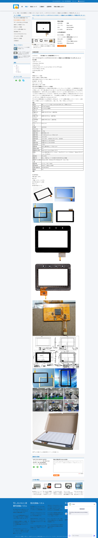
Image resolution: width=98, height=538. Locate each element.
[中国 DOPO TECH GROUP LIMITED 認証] (17, 68)
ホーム (14, 13)
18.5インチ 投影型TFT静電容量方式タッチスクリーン (24, 57)
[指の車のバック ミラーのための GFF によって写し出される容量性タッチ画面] (37, 485)
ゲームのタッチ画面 (18, 36)
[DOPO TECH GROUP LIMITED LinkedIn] (66, 514)
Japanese (82, 1)
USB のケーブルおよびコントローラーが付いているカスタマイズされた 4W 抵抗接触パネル (38, 514)
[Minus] (94, 504)
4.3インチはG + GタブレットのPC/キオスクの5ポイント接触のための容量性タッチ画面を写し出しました (44, 46)
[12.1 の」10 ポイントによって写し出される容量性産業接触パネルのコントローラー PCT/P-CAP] (16, 52)
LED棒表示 (16, 40)
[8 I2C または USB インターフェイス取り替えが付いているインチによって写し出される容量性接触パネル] (79, 485)
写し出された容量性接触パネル (21, 17)
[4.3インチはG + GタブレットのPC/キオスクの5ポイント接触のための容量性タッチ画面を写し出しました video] (43, 29)
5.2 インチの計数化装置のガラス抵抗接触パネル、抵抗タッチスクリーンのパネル (38, 527)
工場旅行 (42, 6)
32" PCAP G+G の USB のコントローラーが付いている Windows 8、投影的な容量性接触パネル (21, 511)
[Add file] (70, 535)
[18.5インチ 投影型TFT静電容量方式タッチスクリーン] (16, 57)
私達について (33, 6)
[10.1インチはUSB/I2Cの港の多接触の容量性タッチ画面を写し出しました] (68, 485)
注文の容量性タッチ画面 (25, 13)
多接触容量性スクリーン (47, 452)
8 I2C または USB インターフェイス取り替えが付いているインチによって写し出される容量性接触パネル (78, 495)
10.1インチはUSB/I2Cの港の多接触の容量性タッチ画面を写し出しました (68, 494)
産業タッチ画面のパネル (19, 24)
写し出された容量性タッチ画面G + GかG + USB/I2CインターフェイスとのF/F (47, 494)
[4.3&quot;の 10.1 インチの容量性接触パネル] (15, 48)
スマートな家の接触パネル (20, 29)
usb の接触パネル (38, 452)
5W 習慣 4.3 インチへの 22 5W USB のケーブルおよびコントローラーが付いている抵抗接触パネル (38, 508)
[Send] (94, 535)
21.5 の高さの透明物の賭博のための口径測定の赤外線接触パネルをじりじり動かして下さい (55, 514)
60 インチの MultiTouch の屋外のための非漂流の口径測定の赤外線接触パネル (55, 526)
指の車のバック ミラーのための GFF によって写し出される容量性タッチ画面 (37, 494)
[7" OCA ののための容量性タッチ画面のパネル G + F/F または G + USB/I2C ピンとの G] (58, 485)
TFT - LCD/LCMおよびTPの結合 (21, 22)
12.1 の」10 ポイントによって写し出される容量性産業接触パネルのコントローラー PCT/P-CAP (24, 53)
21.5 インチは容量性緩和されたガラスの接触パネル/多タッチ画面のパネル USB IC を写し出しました (21, 517)
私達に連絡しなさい (59, 6)
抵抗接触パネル (17, 31)
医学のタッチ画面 (18, 27)
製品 (26, 6)
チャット (74, 1)
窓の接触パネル (56, 452)
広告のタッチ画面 (18, 38)
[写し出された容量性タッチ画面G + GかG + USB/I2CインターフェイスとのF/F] (47, 485)
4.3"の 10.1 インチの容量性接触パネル (23, 48)
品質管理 (49, 6)
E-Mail (66, 517)
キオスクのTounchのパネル (20, 33)
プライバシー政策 (19, 536)
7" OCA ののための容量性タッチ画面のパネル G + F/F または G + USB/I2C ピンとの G (58, 494)
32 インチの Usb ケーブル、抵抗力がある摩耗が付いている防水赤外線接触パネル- (55, 520)
